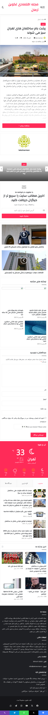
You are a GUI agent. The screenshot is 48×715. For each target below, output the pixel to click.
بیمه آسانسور (14, 644)
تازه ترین (25, 483)
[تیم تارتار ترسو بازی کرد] (12, 558)
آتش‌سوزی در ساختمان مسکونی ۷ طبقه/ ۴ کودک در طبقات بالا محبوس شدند (36, 569)
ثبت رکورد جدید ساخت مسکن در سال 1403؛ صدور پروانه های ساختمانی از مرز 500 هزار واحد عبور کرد (17, 533)
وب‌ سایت (43, 409)
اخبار (39, 19)
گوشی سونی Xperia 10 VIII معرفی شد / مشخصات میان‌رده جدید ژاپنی (12, 594)
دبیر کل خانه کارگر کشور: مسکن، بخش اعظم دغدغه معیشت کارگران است (37, 312)
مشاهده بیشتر (24, 126)
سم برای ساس (42, 644)
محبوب (40, 483)
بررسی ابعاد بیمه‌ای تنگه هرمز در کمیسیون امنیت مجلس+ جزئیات (24, 678)
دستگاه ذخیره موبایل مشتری (25, 646)
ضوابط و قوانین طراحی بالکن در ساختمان (18, 521)
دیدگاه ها (8, 483)
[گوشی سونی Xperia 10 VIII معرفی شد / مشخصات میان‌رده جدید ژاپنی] (12, 583)
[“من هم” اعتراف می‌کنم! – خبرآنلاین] (35, 583)
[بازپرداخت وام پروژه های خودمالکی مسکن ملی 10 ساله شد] (12, 297)
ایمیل (44, 399)
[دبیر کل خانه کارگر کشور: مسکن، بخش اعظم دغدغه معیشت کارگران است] (35, 297)
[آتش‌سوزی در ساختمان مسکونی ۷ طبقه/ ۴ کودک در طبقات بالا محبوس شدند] (35, 558)
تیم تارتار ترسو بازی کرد (15, 566)
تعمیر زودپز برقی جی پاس (22, 652)
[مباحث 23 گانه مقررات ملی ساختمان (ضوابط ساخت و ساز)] (39, 493)
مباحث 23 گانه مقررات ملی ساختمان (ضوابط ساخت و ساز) (19, 492)
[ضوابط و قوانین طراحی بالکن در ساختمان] (39, 524)
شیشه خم (22, 644)
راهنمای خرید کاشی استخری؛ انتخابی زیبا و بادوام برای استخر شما (36, 339)
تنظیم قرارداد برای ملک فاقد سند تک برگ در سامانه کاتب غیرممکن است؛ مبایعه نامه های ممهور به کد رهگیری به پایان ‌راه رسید (17, 503)
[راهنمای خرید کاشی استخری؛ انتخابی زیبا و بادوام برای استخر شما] (35, 328)
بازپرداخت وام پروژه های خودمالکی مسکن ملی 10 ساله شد (12, 312)
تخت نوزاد (12, 646)
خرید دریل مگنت (31, 644)
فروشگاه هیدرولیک (8, 652)
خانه (42, 19)
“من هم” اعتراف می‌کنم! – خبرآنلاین (37, 593)
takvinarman (39, 38)
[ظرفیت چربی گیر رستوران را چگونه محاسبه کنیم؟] (39, 514)
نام (45, 390)
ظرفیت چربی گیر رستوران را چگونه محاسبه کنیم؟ (18, 512)
